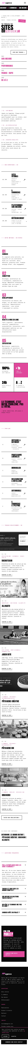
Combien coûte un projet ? (14, 912)
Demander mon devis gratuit (14, 1042)
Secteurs (3, 1013)
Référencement (5, 1000)
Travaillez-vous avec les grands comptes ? (14, 889)
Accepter (13, 1036)
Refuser (5, 1036)
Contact (3, 1016)
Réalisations (5, 1007)
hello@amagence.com (7, 1023)
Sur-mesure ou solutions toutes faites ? (14, 897)
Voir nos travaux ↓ (19, 52)
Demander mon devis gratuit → (11, 954)
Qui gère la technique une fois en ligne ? (14, 905)
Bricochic (22, 837)
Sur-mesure (4, 997)
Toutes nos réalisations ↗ (11, 817)
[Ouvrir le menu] (25, 2)
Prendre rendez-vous (7, 1026)
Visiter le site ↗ (7, 575)
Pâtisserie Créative (9, 837)
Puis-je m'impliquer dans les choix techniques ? (14, 865)
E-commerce (4, 994)
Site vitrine (5, 992)
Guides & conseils (6, 1010)
